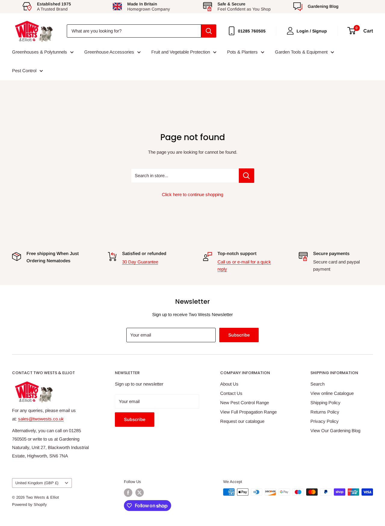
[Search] (208, 31)
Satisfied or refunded (144, 253)
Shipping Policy (325, 402)
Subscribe (239, 334)
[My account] (290, 31)
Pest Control (24, 70)
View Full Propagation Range (248, 411)
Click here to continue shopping (192, 194)
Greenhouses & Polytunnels (39, 51)
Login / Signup (312, 31)
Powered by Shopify (29, 504)
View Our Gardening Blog (335, 430)
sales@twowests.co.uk (41, 418)
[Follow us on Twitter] (139, 492)
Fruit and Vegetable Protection (180, 51)
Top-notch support (237, 253)
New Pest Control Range (244, 402)
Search (317, 383)
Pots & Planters (242, 51)
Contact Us (231, 393)
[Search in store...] (246, 175)
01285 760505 (252, 31)
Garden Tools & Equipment (301, 51)
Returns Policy (324, 411)
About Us (229, 383)
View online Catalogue (332, 393)
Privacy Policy (324, 421)
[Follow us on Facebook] (128, 492)
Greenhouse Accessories (109, 51)
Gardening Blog (323, 6)
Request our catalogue (242, 421)
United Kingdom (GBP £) (36, 483)
